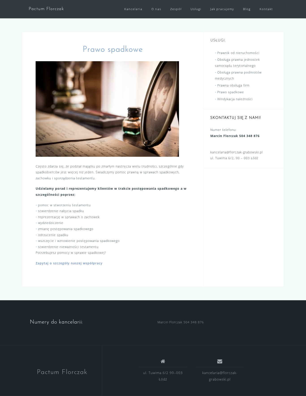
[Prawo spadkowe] (107, 108)
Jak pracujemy (222, 9)
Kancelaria (133, 9)
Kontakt (266, 9)
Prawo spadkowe (230, 92)
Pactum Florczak (46, 9)
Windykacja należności (235, 99)
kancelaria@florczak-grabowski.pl (236, 152)
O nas (156, 9)
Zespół (176, 9)
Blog (247, 9)
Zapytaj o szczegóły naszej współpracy (69, 263)
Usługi (196, 9)
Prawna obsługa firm (233, 85)
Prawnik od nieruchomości (238, 53)
